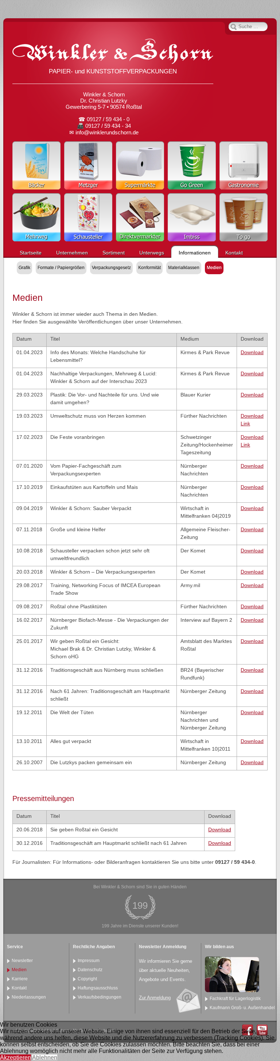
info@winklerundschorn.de (107, 132)
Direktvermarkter (140, 217)
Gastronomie (243, 165)
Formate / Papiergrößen (61, 267)
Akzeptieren (15, 1057)
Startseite (31, 253)
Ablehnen (44, 1057)
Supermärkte (140, 165)
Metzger (88, 165)
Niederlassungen (29, 997)
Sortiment (113, 253)
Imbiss (192, 217)
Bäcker (36, 165)
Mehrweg (36, 217)
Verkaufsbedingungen (99, 997)
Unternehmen (72, 253)
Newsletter (22, 960)
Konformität (149, 267)
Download (252, 352)
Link (245, 423)
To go (243, 217)
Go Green (192, 165)
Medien (214, 267)
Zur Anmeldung (155, 997)
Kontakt (234, 253)
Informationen (195, 253)
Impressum (89, 960)
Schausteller (88, 217)
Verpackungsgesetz (111, 267)
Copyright (87, 978)
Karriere (20, 978)
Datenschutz (90, 969)
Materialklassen (183, 267)
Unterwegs (151, 253)
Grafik (24, 267)
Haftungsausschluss (98, 988)
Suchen (233, 26)
